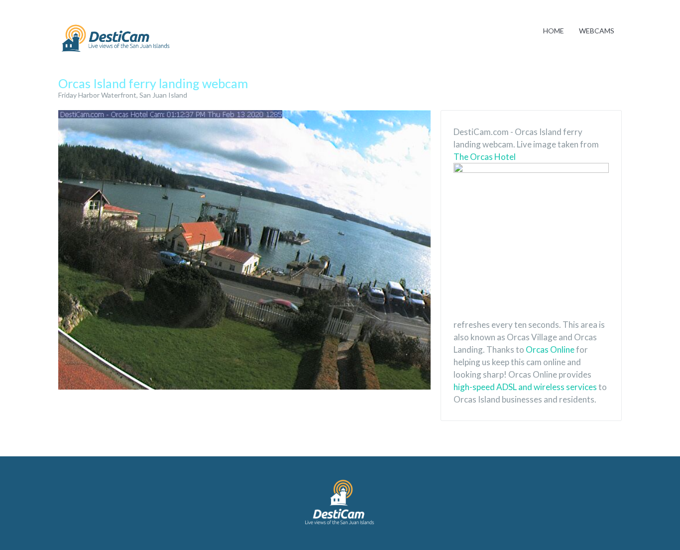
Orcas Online (550, 349)
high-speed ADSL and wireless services (525, 387)
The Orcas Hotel (484, 156)
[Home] (115, 38)
